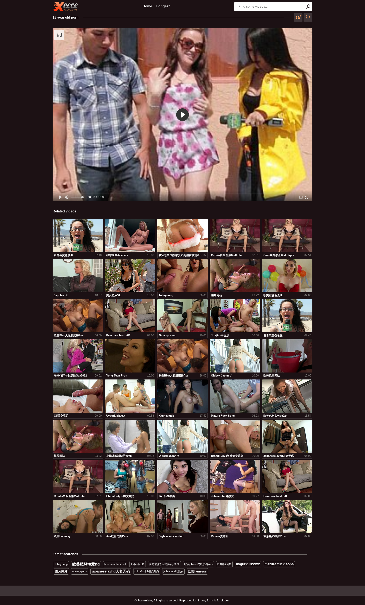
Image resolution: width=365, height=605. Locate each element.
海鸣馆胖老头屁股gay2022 (164, 564)
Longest (163, 6)
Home (147, 6)
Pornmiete (145, 600)
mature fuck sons (279, 564)
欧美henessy (197, 571)
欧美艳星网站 (224, 564)
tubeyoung (61, 564)
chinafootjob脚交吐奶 (147, 571)
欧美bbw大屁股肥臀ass (198, 564)
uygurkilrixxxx (248, 564)
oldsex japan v (79, 571)
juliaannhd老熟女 (173, 571)
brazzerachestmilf (115, 564)
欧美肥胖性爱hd (86, 564)
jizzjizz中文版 (137, 564)
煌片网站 (61, 571)
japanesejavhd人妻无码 (111, 571)
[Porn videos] (65, 6)
